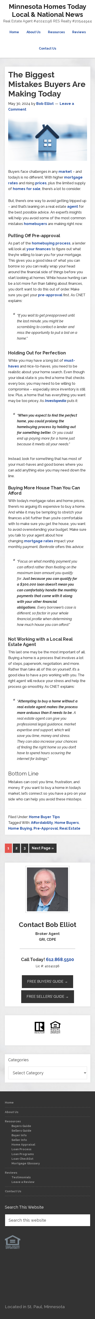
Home (9, 1102)
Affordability (42, 823)
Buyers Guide (21, 1126)
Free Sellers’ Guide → (48, 996)
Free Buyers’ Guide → (47, 981)
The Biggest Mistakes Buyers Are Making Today (47, 84)
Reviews (11, 1172)
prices (41, 183)
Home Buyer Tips (44, 817)
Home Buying (20, 828)
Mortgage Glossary (25, 1163)
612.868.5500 (60, 959)
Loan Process (21, 1149)
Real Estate (69, 828)
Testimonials (21, 1177)
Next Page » (43, 848)
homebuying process (51, 243)
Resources (13, 1121)
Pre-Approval (46, 828)
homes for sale (26, 189)
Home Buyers (67, 823)
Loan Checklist (22, 1158)
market (65, 171)
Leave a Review (22, 1182)
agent (72, 206)
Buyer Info (19, 1135)
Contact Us (13, 1191)
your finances (39, 249)
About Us (11, 1112)
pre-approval (50, 295)
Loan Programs (22, 1154)
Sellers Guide (21, 1130)
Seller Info (19, 1140)
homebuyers (35, 224)
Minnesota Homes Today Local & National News (47, 10)
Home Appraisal (23, 1144)
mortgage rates (38, 541)
